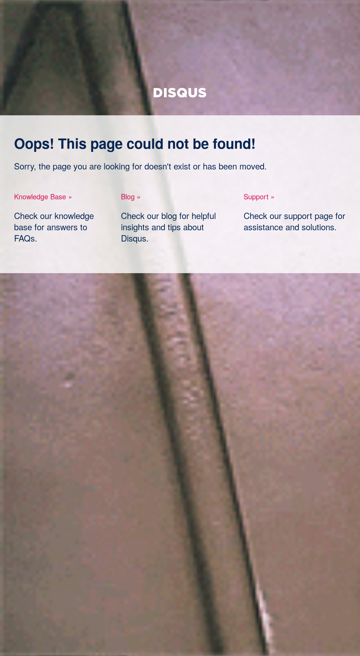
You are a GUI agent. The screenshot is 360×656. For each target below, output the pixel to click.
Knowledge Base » (43, 196)
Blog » (131, 196)
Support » (259, 196)
